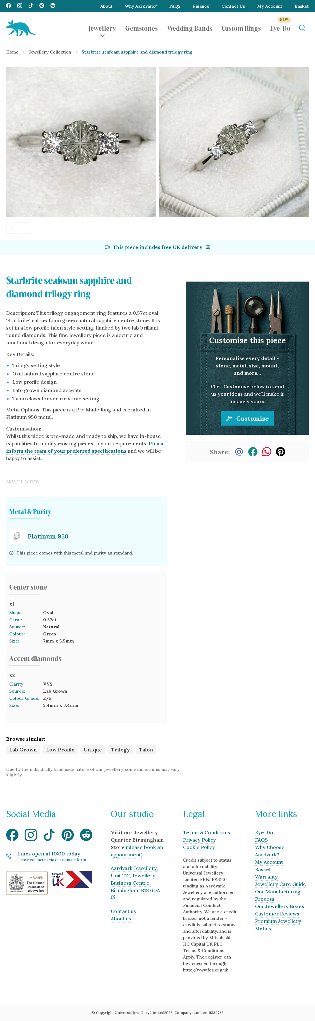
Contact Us (233, 6)
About (106, 6)
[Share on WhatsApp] (266, 451)
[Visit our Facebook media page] (8, 6)
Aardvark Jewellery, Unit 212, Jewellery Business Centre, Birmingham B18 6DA (135, 879)
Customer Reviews (277, 914)
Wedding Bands (189, 28)
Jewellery (102, 28)
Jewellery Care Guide (280, 884)
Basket (302, 6)
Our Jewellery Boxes (279, 906)
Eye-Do (280, 28)
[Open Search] (302, 28)
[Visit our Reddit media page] (52, 6)
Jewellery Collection (50, 52)
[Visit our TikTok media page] (30, 6)
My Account (269, 6)
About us (121, 918)
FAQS (175, 6)
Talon (146, 750)
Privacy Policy (199, 840)
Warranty (266, 877)
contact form (74, 859)
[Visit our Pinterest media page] (41, 6)
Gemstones (141, 28)
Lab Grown (23, 750)
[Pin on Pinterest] (280, 451)
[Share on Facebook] (252, 451)
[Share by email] (239, 451)
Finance (201, 6)
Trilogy (120, 750)
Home (12, 52)
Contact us (123, 911)
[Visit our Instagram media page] (19, 6)
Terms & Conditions (206, 832)
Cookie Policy (199, 847)
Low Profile (60, 750)
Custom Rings (241, 28)
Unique (93, 750)
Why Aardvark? (141, 6)
